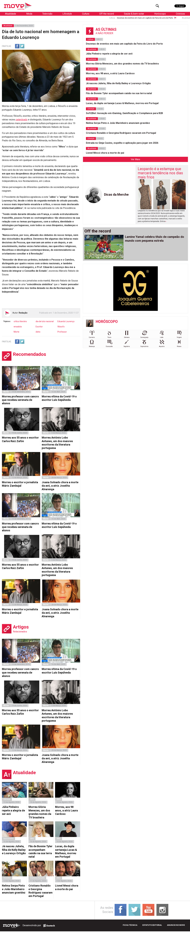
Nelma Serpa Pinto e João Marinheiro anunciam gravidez (13, 889)
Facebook (17, 46)
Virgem (179, 337)
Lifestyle (67, 13)
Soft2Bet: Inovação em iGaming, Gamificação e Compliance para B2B (124, 113)
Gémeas (6, 799)
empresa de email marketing (49, 925)
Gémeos (127, 337)
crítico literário (20, 321)
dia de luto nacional (45, 321)
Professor (62, 332)
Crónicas (180, 13)
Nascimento (8, 839)
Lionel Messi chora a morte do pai (66, 887)
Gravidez (7, 878)
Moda (29, 13)
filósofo (61, 326)
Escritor (39, 326)
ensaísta (18, 326)
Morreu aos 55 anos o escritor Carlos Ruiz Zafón (20, 439)
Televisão (47, 13)
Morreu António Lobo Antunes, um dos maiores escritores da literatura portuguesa (57, 443)
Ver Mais (135, 159)
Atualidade (10, 13)
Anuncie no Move (176, 925)
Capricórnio (144, 346)
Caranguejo (144, 337)
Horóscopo (160, 13)
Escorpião (109, 346)
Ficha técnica (130, 925)
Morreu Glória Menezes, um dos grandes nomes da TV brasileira (39, 812)
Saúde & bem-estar (134, 13)
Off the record (106, 13)
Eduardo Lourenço (66, 321)
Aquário (161, 346)
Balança (92, 346)
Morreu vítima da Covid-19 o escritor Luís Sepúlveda (59, 398)
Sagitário (127, 346)
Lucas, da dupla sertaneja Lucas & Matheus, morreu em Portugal (66, 851)
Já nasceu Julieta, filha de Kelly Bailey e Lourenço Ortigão (14, 850)
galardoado (21, 119)
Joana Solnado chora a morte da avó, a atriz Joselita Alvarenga (60, 486)
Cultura (85, 13)
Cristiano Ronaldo (37, 878)
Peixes (179, 346)
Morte (16, 332)
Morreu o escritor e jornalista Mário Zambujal (20, 484)
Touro (109, 337)
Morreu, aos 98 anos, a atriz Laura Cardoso (66, 810)
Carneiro (92, 337)
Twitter (22, 46)
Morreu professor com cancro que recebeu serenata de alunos (20, 400)
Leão (161, 337)
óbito (38, 332)
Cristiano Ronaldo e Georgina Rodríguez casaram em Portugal (40, 891)
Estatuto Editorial (152, 925)
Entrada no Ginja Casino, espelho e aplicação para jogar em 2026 (122, 142)
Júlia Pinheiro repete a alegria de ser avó (13, 810)
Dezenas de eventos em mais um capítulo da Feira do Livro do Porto (114, 18)
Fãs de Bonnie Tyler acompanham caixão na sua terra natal (40, 851)
